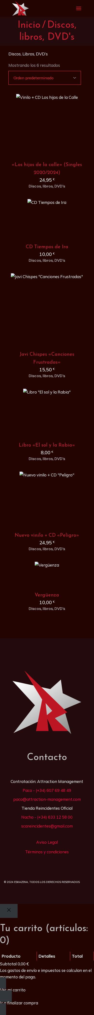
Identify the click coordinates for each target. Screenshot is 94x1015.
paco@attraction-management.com (47, 799)
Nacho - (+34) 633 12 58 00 (47, 817)
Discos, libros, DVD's (47, 186)
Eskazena (21, 882)
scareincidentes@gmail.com (47, 825)
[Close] (9, 911)
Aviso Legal (47, 842)
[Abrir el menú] (78, 8)
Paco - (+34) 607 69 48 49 (47, 790)
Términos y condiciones (47, 851)
